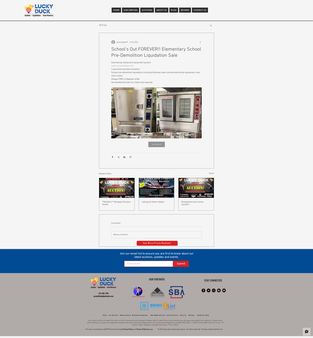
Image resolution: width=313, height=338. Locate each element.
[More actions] (200, 42)
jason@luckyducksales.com (103, 296)
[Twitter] (208, 290)
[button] (130, 10)
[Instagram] (214, 290)
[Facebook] (203, 290)
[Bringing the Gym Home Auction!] (196, 188)
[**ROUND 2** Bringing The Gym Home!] (116, 188)
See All (211, 173)
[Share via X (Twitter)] (118, 157)
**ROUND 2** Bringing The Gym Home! (116, 203)
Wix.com (219, 329)
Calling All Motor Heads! (153, 202)
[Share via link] (130, 157)
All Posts (103, 25)
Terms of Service (142, 329)
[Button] (139, 292)
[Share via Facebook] (112, 157)
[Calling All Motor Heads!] (156, 188)
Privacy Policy (128, 329)
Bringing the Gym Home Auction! (192, 203)
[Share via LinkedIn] (124, 157)
